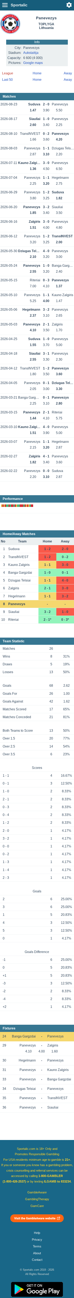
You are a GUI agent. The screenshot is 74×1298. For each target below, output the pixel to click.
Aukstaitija (30, 52)
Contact (37, 1259)
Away (68, 73)
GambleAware (37, 1192)
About (37, 1253)
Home (37, 73)
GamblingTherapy (37, 1199)
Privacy (37, 1239)
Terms (37, 1246)
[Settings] (69, 5)
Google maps (33, 63)
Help (37, 1233)
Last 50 (7, 79)
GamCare (37, 1206)
